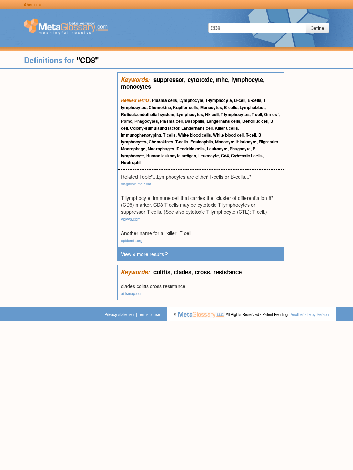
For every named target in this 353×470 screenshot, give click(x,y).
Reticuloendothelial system (147, 114)
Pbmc (126, 121)
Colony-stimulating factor (154, 128)
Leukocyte (217, 149)
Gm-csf (271, 114)
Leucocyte (208, 155)
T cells (169, 135)
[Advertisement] (58, 175)
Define (317, 27)
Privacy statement (119, 314)
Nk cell (212, 114)
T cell (257, 114)
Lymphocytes (189, 114)
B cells (231, 107)
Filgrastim (268, 142)
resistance (227, 272)
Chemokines (161, 142)
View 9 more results (142, 253)
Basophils (194, 121)
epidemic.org (131, 240)
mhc (222, 79)
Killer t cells (226, 128)
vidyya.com (130, 219)
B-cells (254, 100)
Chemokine (160, 107)
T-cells (181, 142)
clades (182, 272)
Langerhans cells (223, 121)
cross (202, 272)
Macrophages (161, 149)
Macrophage (133, 149)
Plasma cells (164, 100)
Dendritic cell (255, 121)
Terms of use (149, 314)
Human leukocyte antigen (171, 155)
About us (32, 4)
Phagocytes (146, 121)
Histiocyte (246, 142)
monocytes (136, 86)
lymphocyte (247, 79)
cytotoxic (200, 79)
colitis (161, 272)
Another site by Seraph (310, 314)
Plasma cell (171, 121)
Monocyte (224, 142)
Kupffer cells (185, 107)
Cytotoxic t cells (247, 155)
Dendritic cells (190, 149)
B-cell (239, 100)
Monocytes (211, 107)
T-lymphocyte (218, 100)
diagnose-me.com (136, 183)
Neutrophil (131, 162)
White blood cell (228, 135)
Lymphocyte (191, 100)
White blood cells (194, 135)
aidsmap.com (132, 293)
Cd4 (225, 155)
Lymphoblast (252, 107)
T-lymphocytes (235, 114)
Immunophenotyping (141, 135)
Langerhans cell (197, 128)
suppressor (168, 79)
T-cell (251, 135)
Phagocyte (240, 149)
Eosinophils (201, 142)
